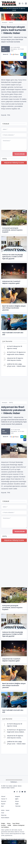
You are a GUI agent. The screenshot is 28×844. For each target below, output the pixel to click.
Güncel (11, 780)
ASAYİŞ (11, 22)
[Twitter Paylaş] (21, 54)
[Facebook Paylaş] (24, 57)
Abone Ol (5, 54)
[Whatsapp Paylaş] (24, 54)
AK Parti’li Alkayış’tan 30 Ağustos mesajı (14, 9)
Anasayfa (4, 22)
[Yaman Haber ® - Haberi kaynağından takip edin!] (9, 3)
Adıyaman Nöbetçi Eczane (14, 163)
